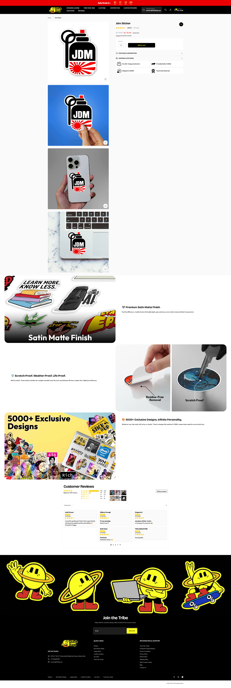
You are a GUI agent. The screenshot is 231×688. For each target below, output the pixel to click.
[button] (73, 8)
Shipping (118, 35)
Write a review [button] (161, 491)
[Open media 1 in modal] (78, 52)
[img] (80, 518)
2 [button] (113, 545)
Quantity (120, 41)
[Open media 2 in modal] (78, 115)
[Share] (181, 24)
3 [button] (115, 545)
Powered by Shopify (179, 683)
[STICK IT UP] (69, 646)
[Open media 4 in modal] (78, 242)
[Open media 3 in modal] (78, 178)
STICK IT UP (172, 683)
